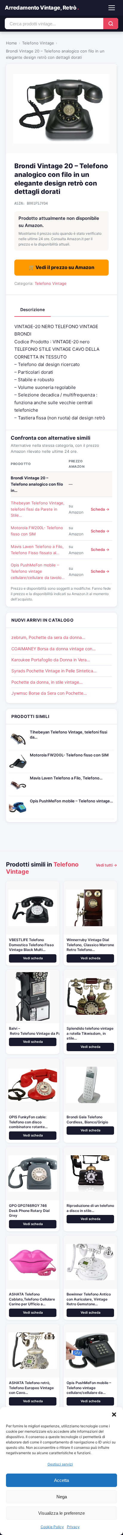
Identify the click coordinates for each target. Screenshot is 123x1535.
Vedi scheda (33, 958)
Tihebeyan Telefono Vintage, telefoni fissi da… (68, 734)
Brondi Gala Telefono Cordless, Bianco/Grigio (87, 1119)
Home (11, 43)
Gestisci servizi (60, 1464)
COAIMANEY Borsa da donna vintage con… (53, 648)
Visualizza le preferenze (61, 1513)
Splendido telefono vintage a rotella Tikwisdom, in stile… (90, 1033)
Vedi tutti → (106, 865)
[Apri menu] (111, 7)
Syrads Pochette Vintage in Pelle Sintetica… (54, 670)
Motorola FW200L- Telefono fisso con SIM (69, 755)
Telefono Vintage (38, 43)
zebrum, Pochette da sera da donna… (48, 637)
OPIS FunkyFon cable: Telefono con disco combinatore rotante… (28, 1122)
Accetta (61, 1480)
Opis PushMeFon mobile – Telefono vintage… (71, 801)
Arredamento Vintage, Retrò (42, 7)
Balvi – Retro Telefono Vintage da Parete (38, 1031)
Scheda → (100, 509)
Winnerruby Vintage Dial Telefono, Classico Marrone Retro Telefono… (90, 945)
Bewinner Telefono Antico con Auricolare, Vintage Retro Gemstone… (89, 1299)
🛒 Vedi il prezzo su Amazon (61, 267)
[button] (114, 1414)
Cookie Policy (52, 1527)
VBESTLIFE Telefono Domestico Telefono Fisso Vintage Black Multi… (31, 945)
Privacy (73, 1527)
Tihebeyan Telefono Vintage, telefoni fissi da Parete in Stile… (37, 509)
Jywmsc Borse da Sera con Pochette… (49, 693)
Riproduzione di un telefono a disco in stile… (90, 1208)
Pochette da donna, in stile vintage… (47, 682)
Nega (61, 1496)
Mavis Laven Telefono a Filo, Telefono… (66, 778)
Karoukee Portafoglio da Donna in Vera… (50, 659)
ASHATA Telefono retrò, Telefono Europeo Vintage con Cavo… (31, 1387)
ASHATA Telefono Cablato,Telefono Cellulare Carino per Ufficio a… (32, 1299)
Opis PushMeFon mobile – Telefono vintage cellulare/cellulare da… (89, 1387)
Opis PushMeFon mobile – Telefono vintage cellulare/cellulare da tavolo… (38, 571)
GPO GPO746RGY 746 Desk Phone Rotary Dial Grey (29, 1210)
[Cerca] (110, 23)
